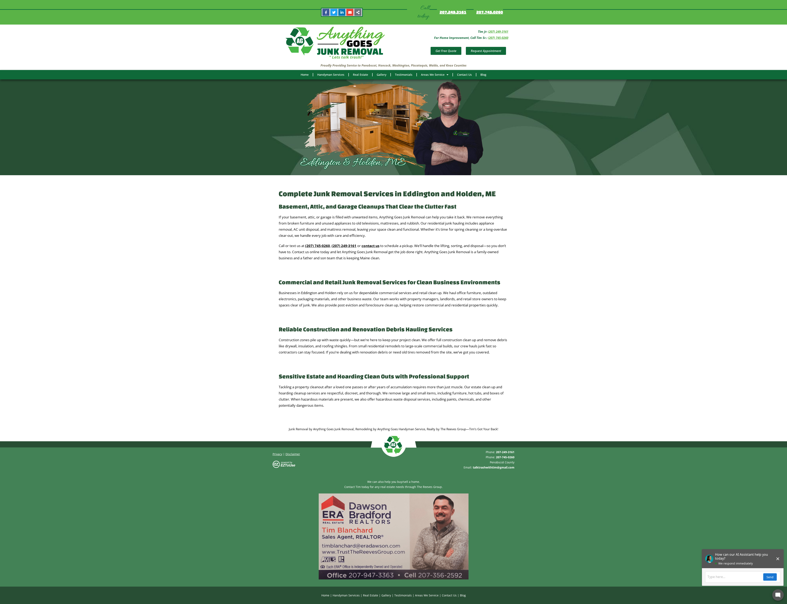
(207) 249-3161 (498, 31)
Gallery (381, 75)
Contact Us (464, 75)
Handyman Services (330, 75)
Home (305, 75)
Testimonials (403, 75)
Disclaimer (292, 454)
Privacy (277, 454)
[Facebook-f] (325, 12)
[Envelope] (349, 12)
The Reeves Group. (430, 487)
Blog (483, 75)
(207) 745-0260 (498, 38)
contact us (370, 245)
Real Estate (360, 75)
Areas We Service (433, 75)
